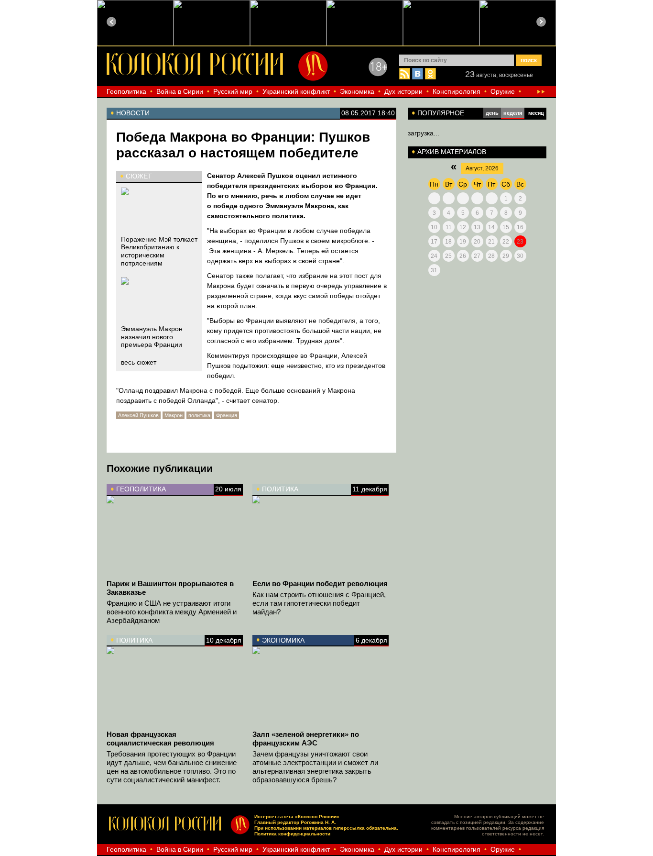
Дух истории (403, 91)
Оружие (502, 91)
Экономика (357, 91)
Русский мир (232, 91)
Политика (280, 489)
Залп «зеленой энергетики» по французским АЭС (305, 738)
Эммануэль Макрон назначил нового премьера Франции (152, 337)
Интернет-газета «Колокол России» (296, 816)
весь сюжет (138, 362)
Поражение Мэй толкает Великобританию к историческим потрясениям (159, 251)
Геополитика (126, 91)
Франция (226, 415)
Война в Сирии (179, 91)
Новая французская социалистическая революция (160, 738)
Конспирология (456, 91)
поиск (529, 60)
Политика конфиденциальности (292, 833)
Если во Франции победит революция (320, 583)
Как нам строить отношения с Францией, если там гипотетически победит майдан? (319, 603)
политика (199, 415)
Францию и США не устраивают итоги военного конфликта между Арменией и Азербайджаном (172, 611)
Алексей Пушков (138, 415)
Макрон (173, 415)
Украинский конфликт (296, 91)
